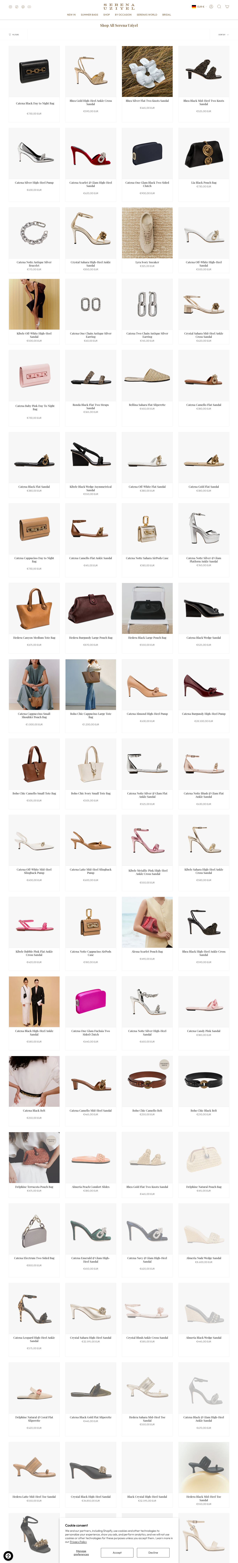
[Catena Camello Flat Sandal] (204, 375)
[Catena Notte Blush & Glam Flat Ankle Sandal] (204, 764)
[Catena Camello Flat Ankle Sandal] (91, 528)
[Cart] (227, 7)
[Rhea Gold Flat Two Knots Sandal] (147, 1157)
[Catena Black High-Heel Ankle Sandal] (34, 1001)
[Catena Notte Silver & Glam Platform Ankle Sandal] (204, 528)
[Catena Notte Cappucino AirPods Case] (91, 922)
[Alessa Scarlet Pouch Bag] (147, 922)
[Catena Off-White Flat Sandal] (147, 457)
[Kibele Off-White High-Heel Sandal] (34, 304)
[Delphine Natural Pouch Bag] (204, 1157)
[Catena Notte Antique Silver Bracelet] (34, 233)
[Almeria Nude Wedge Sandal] (204, 1229)
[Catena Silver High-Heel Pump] (34, 153)
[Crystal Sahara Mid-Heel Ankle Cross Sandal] (204, 304)
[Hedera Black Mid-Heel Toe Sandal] (204, 1467)
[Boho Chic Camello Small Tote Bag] (34, 764)
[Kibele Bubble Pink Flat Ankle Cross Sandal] (34, 922)
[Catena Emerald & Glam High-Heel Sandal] (91, 1229)
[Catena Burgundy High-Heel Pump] (204, 684)
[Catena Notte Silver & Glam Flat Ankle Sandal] (147, 764)
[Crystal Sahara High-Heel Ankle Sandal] (91, 233)
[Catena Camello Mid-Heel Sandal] (91, 1081)
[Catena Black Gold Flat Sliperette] (91, 1388)
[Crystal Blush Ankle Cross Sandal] (147, 1308)
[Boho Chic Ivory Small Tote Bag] (91, 764)
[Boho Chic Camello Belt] (147, 1081)
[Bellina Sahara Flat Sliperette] (147, 375)
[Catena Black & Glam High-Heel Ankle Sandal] (204, 1388)
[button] (106, 15)
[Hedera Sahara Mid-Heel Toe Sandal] (147, 1388)
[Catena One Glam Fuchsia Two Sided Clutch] (91, 1001)
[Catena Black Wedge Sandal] (204, 608)
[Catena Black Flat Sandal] (34, 457)
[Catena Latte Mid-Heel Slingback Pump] (91, 840)
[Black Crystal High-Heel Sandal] (147, 1467)
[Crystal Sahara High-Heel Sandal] (91, 1308)
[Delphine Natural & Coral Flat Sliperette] (34, 1388)
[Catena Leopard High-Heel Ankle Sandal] (34, 1308)
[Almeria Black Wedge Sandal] (204, 1308)
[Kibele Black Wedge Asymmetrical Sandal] (91, 457)
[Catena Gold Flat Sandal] (204, 457)
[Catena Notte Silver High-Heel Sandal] (147, 1001)
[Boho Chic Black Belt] (204, 1081)
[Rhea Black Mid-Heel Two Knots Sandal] (204, 71)
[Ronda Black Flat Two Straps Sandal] (91, 375)
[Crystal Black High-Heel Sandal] (91, 1467)
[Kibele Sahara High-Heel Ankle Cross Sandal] (204, 840)
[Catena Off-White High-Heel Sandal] (204, 233)
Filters (15, 35)
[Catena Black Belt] (34, 1081)
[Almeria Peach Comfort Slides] (91, 1157)
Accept (117, 1552)
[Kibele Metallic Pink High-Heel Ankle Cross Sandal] (147, 840)
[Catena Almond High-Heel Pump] (147, 684)
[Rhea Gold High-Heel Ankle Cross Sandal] (91, 71)
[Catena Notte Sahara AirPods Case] (147, 528)
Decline (153, 1552)
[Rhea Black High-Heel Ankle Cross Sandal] (204, 922)
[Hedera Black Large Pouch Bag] (147, 608)
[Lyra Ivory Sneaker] (147, 233)
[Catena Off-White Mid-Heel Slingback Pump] (34, 840)
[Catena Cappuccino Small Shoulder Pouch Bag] (34, 684)
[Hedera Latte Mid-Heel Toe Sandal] (34, 1467)
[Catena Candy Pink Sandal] (204, 1001)
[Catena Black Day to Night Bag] (34, 71)
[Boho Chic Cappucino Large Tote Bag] (91, 684)
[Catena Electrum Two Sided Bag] (34, 1229)
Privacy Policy (78, 1541)
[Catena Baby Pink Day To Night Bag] (34, 375)
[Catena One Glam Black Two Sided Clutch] (147, 153)
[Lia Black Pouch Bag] (204, 153)
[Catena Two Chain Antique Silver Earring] (147, 304)
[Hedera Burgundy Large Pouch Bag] (91, 608)
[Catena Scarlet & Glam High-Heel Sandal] (91, 153)
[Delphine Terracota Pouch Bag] (34, 1157)
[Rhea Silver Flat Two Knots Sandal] (147, 71)
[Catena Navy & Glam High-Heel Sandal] (147, 1229)
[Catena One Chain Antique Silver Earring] (91, 304)
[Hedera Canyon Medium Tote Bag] (34, 608)
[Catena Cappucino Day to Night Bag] (34, 528)
